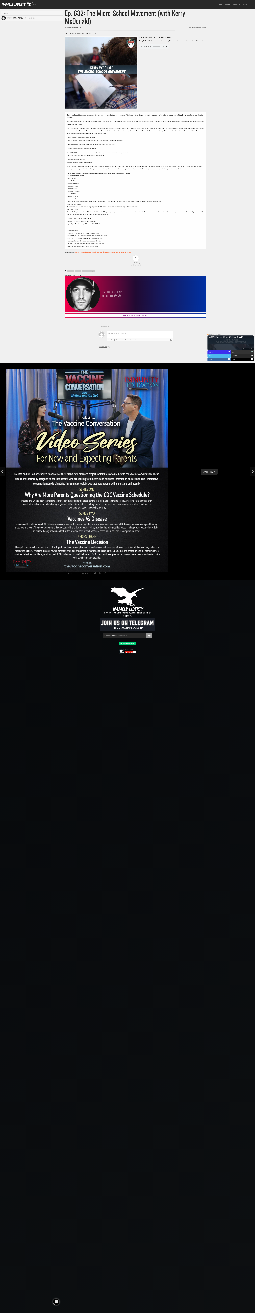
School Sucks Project (15, 18)
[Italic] (111, 340)
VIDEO (226, 4)
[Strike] (117, 340)
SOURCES (245, 4)
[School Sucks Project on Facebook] (25, 18)
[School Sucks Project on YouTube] (30, 18)
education (71, 271)
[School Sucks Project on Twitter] (28, 18)
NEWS (220, 4)
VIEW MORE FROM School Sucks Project (135, 315)
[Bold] (108, 340)
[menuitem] (215, 4)
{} (133, 339)
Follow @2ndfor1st (128, 643)
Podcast (78, 271)
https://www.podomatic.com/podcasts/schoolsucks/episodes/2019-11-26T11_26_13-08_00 (103, 252)
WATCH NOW (209, 472)
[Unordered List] (122, 340)
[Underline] (114, 340)
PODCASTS (236, 4)
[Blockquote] (125, 340)
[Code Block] (128, 340)
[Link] (130, 340)
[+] (136, 339)
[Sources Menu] (252, 4)
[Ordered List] (119, 340)
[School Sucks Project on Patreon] (32, 18)
